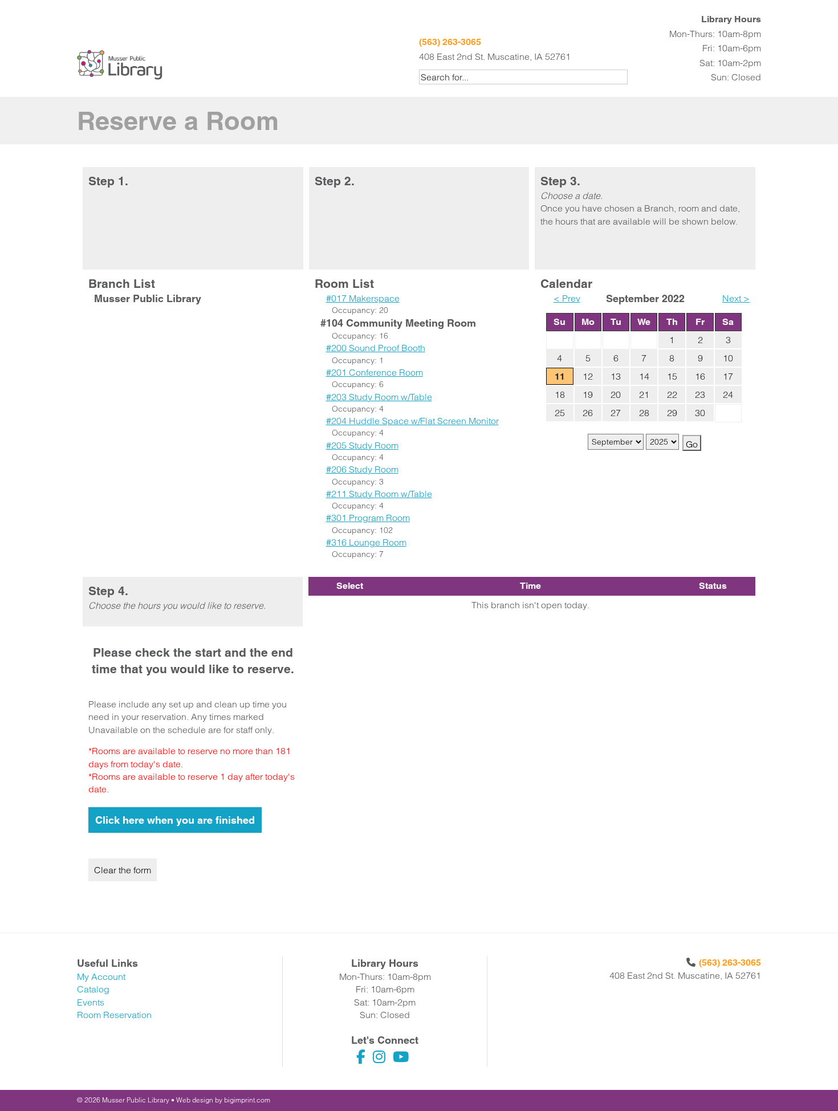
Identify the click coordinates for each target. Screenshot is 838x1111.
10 (728, 358)
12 (588, 376)
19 (588, 394)
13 (616, 376)
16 (700, 376)
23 (700, 394)
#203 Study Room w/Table (379, 396)
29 (672, 412)
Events (90, 1002)
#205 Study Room (362, 445)
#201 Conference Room (374, 372)
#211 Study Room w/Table (379, 493)
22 (672, 394)
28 (644, 412)
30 (700, 412)
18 (560, 394)
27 (616, 412)
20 (616, 394)
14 (644, 376)
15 (672, 376)
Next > (736, 298)
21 (644, 394)
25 (560, 412)
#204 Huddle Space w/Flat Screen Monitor (412, 420)
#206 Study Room (362, 469)
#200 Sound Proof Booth (375, 347)
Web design (194, 1100)
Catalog (93, 989)
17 (728, 376)
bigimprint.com (247, 1100)
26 (588, 412)
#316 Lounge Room (366, 542)
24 (728, 394)
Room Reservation (114, 1014)
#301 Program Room (368, 517)
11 (560, 376)
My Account (101, 976)
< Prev (567, 298)
